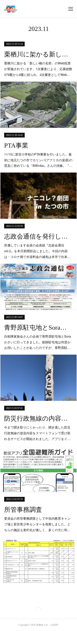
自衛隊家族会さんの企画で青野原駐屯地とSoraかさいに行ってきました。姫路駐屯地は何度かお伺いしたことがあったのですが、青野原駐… (37, 342)
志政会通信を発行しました (38, 236)
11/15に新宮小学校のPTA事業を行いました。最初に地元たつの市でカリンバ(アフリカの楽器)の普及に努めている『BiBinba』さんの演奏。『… (38, 160)
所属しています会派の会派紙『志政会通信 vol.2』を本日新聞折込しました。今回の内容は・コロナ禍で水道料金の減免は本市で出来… (37, 251)
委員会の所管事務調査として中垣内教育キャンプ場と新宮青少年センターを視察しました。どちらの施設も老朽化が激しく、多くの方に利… (37, 524)
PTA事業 (16, 145)
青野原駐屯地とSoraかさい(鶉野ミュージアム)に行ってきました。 (38, 327)
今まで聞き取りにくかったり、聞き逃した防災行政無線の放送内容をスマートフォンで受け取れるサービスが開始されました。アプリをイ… (37, 433)
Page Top (38, 609)
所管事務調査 (23, 509)
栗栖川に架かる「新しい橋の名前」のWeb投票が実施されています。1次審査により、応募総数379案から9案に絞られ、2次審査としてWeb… (38, 69)
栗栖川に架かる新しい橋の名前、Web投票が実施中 (38, 54)
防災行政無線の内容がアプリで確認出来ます (38, 418)
